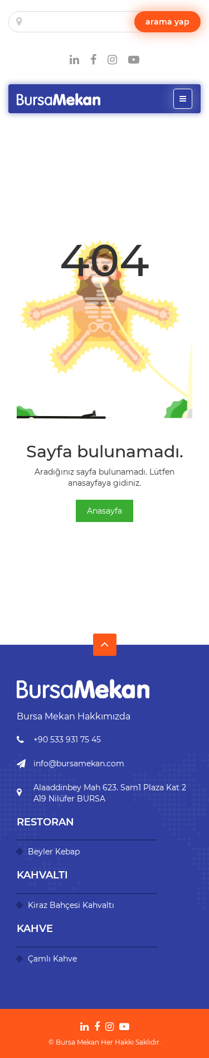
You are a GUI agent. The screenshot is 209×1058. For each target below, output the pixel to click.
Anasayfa (104, 511)
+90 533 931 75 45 (67, 740)
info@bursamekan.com (78, 764)
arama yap (167, 22)
